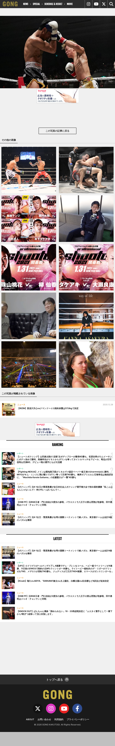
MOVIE (70, 4)
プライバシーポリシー (78, 719)
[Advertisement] (57, 648)
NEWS (25, 4)
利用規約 (58, 719)
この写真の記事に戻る (57, 130)
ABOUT (30, 719)
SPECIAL (36, 4)
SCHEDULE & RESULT (53, 4)
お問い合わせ (44, 719)
